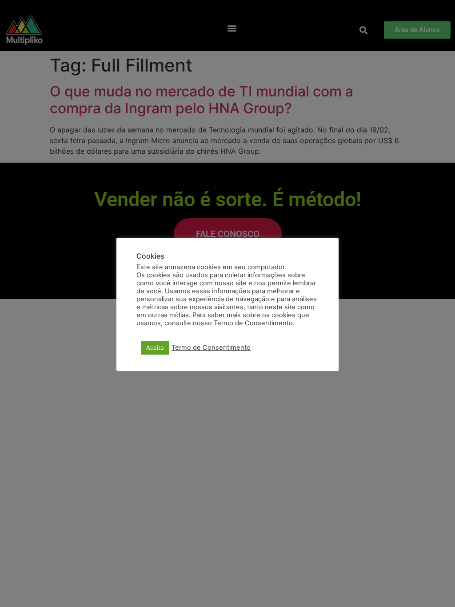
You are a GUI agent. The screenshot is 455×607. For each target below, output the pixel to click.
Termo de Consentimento (211, 347)
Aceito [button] (155, 347)
